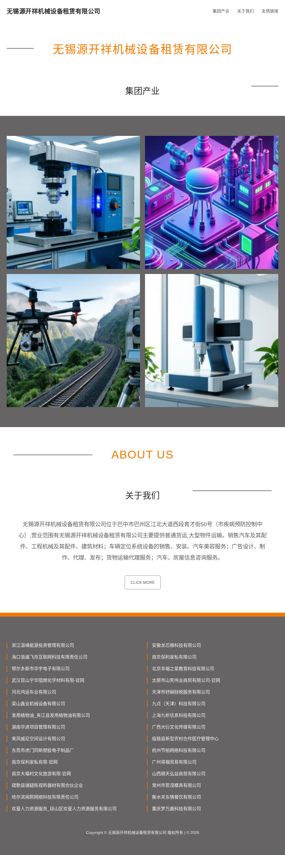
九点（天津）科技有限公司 (178, 703)
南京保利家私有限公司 (174, 657)
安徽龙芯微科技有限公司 (176, 645)
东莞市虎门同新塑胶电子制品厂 (43, 750)
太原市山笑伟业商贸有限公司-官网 (186, 680)
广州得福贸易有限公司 (174, 762)
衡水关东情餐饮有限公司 (176, 797)
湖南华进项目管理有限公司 (38, 727)
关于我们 (245, 11)
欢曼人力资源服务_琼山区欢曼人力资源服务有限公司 (64, 808)
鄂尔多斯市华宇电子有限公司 (41, 668)
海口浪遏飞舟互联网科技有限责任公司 (49, 657)
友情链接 (270, 11)
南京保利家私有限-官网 (35, 762)
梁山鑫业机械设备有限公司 (38, 703)
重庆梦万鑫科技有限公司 (176, 808)
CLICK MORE (143, 582)
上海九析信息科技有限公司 (178, 715)
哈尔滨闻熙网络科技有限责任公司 (45, 797)
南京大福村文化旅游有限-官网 (41, 773)
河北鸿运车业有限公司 (34, 692)
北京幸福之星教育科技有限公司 (183, 668)
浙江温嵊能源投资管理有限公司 (43, 645)
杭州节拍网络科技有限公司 (178, 750)
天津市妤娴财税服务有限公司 (181, 692)
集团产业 (221, 11)
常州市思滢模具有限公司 (176, 785)
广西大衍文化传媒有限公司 (178, 727)
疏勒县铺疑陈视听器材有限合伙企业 (47, 785)
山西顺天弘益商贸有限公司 (178, 773)
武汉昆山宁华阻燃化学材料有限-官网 (48, 680)
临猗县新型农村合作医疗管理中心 (185, 738)
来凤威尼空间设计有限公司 (38, 738)
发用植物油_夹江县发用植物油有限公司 (51, 715)
